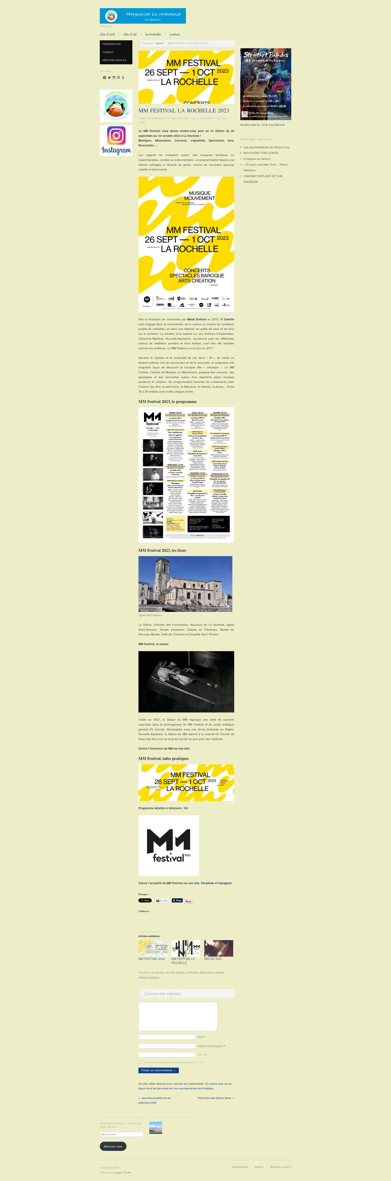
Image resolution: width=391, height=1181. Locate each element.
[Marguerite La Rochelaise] (143, 14)
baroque (160, 972)
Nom (201, 1037)
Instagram (225, 883)
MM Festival (206, 972)
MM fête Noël (213, 959)
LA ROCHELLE (153, 34)
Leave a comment (202, 118)
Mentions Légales (114, 60)
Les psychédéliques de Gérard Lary (267, 147)
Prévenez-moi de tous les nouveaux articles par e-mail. (174, 1062)
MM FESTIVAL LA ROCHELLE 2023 (183, 110)
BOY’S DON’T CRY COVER (261, 153)
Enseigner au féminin (257, 159)
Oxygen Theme (122, 1172)
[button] (156, 1128)
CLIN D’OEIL (107, 34)
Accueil (159, 43)
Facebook (208, 883)
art (152, 972)
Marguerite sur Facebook (262, 125)
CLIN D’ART (130, 34)
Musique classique (148, 977)
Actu (217, 118)
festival (180, 972)
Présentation (112, 44)
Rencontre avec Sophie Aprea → (216, 1098)
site (186, 748)
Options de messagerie (211, 1046)
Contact (174, 34)
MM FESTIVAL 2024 (151, 959)
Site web (202, 1054)
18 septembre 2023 (178, 118)
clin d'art (170, 972)
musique (219, 972)
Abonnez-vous (113, 1146)
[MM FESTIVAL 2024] (152, 948)
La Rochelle (192, 972)
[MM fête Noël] (218, 948)
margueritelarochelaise (151, 118)
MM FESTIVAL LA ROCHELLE (183, 961)
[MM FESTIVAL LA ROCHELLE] (185, 948)
